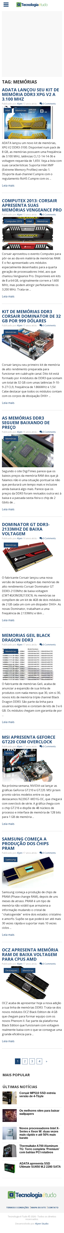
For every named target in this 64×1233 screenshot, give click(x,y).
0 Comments (49, 103)
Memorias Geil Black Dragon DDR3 (26, 637)
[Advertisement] (32, 44)
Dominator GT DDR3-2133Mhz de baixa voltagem (26, 528)
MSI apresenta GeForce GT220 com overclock (28, 739)
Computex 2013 (14, 221)
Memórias (20, 110)
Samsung (11, 859)
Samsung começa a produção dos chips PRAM (25, 843)
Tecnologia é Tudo (32, 5)
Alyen (19, 103)
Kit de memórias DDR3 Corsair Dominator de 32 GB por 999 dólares (31, 316)
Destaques (11, 970)
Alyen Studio (42, 1223)
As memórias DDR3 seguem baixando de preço (26, 422)
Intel (8, 110)
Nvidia (9, 753)
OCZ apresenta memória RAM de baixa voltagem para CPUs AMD (30, 954)
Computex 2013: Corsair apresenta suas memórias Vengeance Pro (32, 205)
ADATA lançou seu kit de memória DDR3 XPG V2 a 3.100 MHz (30, 94)
